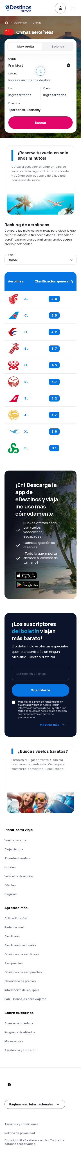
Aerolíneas (20, 22)
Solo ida (58, 46)
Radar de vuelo (14, 927)
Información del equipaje (21, 990)
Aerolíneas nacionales (20, 945)
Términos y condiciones (21, 1124)
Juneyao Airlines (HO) (26, 415)
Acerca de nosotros (18, 1023)
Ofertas (10, 885)
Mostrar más (49, 725)
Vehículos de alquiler (19, 876)
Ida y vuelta (25, 46)
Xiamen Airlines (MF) (26, 431)
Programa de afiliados (19, 1032)
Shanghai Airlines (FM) (26, 398)
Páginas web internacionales (31, 1104)
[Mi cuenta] (60, 8)
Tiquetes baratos (17, 858)
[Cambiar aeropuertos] (40, 71)
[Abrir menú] (73, 8)
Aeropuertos (13, 963)
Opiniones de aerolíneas (21, 954)
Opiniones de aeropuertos (23, 972)
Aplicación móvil (15, 918)
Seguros (10, 894)
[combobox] (36, 65)
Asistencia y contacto (20, 1050)
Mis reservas (13, 1041)
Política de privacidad (19, 1133)
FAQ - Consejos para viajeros (25, 999)
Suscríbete (40, 690)
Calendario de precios (20, 981)
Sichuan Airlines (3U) (26, 382)
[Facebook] (9, 1084)
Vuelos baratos (15, 840)
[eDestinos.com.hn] (6, 22)
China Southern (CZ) (26, 315)
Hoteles (10, 867)
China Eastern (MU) (26, 332)
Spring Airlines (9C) (26, 448)
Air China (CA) (26, 299)
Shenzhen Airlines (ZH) (26, 348)
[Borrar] (68, 65)
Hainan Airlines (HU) (26, 365)
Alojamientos (13, 849)
